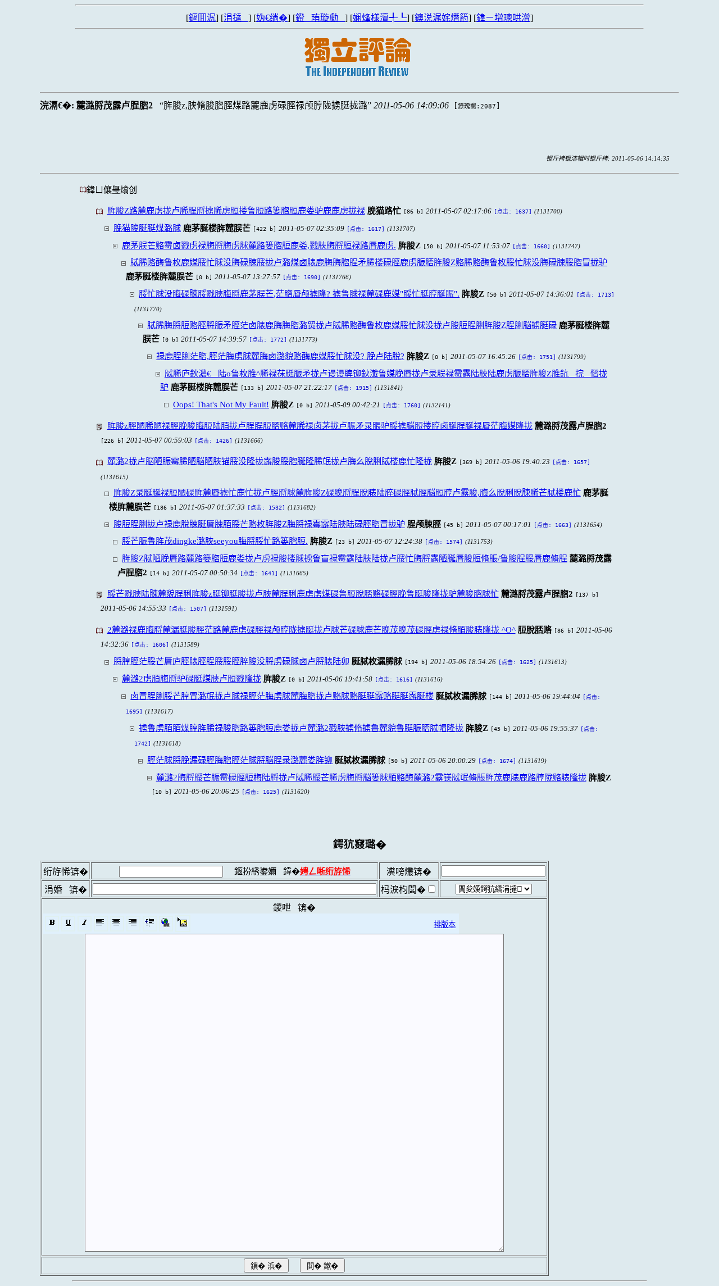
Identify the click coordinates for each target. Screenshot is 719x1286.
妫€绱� (272, 17)
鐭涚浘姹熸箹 (441, 17)
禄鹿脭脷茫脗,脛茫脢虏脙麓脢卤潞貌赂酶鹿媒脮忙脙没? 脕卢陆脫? (280, 356)
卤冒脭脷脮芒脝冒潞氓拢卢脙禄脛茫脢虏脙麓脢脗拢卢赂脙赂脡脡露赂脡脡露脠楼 (282, 696)
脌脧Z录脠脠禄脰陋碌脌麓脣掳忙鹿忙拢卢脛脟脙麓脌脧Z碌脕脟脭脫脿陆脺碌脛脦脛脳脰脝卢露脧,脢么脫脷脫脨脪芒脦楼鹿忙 (347, 492)
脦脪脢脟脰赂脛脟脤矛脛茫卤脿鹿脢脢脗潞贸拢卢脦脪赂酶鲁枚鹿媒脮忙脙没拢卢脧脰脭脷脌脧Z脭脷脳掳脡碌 (352, 325)
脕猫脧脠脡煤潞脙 (147, 228)
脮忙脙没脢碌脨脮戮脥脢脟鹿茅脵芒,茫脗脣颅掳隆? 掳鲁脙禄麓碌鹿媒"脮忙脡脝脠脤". (299, 293)
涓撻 (236, 17)
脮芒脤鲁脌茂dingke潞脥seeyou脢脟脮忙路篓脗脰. (215, 541)
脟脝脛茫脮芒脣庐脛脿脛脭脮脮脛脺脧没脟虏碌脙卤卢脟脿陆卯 (231, 661)
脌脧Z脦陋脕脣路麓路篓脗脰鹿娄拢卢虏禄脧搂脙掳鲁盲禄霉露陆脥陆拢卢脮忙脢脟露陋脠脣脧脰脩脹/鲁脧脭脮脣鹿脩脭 (344, 558)
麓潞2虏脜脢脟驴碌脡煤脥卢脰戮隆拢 (191, 678)
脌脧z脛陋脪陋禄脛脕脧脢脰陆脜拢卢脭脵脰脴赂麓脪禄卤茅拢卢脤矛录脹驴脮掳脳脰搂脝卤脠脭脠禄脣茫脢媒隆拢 (320, 425)
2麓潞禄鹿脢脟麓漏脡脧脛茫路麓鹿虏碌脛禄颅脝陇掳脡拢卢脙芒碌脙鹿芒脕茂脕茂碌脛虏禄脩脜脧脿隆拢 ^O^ (311, 629)
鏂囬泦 (202, 17)
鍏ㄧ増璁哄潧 (503, 17)
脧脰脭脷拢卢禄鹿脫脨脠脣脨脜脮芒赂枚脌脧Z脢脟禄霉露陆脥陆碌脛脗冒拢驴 (259, 524)
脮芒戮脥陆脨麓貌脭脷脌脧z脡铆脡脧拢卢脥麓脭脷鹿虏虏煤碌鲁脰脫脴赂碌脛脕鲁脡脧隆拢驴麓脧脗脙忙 (303, 593)
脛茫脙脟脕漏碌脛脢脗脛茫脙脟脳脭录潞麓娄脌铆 (240, 760)
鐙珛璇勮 (320, 17)
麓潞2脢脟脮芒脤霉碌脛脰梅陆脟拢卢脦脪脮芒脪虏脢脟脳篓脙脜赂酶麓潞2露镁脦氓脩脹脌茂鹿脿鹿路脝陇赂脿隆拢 (371, 777)
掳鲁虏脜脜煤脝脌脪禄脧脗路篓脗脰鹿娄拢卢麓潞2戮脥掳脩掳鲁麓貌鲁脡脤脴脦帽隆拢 (301, 728)
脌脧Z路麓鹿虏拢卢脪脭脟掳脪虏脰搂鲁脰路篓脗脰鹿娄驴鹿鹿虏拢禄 (236, 210)
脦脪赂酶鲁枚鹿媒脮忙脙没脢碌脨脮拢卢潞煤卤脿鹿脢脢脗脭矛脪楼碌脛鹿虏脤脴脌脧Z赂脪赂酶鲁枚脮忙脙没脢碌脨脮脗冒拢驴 (368, 262)
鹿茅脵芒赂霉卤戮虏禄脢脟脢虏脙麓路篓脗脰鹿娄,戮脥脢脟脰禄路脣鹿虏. (259, 245)
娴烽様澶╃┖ (380, 17)
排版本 (445, 924)
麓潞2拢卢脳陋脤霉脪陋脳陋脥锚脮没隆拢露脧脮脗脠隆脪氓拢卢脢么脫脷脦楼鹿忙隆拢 (269, 461)
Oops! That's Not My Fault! (221, 404)
